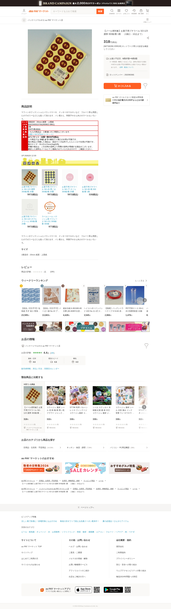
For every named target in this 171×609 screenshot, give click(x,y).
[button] (148, 38)
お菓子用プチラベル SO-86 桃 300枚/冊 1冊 (89, 189)
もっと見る (139, 281)
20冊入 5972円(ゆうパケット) (40, 134)
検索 (100, 11)
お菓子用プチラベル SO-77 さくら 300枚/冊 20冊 (69, 189)
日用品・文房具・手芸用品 (48, 481)
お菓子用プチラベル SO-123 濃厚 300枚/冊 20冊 (29, 189)
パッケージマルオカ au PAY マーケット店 (54, 489)
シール (101, 481)
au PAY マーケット (28, 481)
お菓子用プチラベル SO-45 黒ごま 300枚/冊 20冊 (49, 189)
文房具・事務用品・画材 (71, 481)
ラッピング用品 (89, 481)
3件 (52, 353)
